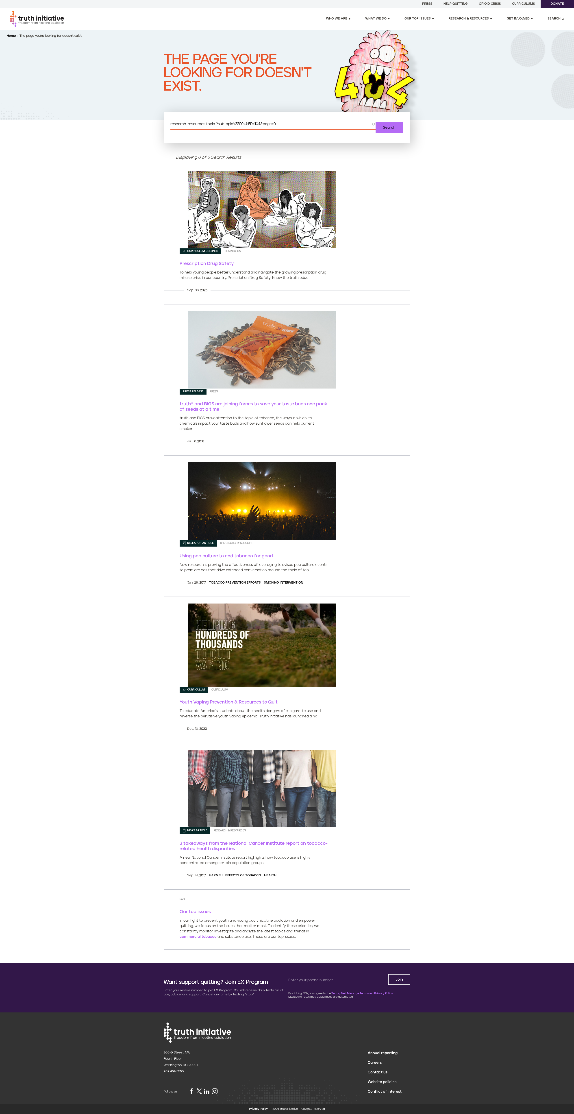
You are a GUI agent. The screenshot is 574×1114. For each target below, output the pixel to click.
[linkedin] (207, 1091)
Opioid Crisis (490, 3)
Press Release (193, 391)
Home (12, 35)
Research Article (200, 543)
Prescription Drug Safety (207, 263)
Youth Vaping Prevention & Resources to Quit (229, 702)
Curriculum (196, 689)
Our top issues (417, 18)
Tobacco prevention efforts (235, 582)
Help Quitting (456, 3)
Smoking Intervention (283, 582)
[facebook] (191, 1091)
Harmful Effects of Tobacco (235, 875)
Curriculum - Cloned (202, 251)
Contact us (377, 1072)
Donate (557, 3)
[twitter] (199, 1091)
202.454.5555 (174, 1071)
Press (427, 3)
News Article (197, 830)
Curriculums (523, 3)
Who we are (336, 18)
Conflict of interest (385, 1091)
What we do (376, 18)
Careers (375, 1062)
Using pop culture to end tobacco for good (226, 556)
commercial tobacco (198, 936)
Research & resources (469, 18)
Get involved (518, 18)
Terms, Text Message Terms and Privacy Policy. (362, 993)
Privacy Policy (258, 1108)
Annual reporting (383, 1053)
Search (554, 18)
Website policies (382, 1082)
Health (270, 875)
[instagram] (215, 1091)
